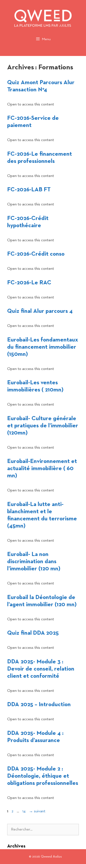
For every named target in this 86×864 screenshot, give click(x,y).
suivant (37, 811)
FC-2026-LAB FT (29, 190)
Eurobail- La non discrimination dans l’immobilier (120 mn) (33, 561)
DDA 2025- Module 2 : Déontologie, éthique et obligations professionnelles (42, 776)
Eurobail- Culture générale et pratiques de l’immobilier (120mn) (42, 425)
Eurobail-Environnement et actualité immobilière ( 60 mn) (42, 468)
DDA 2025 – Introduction (39, 704)
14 (24, 811)
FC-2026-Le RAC (29, 283)
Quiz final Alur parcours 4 (40, 311)
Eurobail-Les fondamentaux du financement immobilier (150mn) (42, 347)
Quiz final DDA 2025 (33, 633)
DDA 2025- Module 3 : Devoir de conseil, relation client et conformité (40, 669)
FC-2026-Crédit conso (35, 254)
